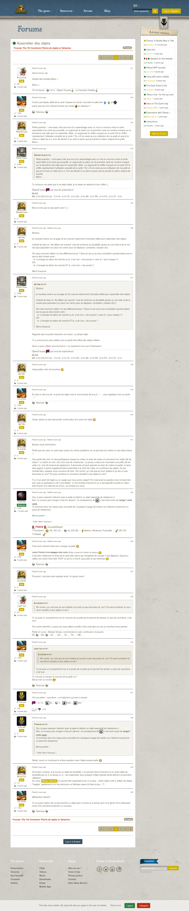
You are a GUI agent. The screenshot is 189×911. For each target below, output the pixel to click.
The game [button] (44, 11)
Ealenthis (21, 78)
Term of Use (74, 871)
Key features (17, 875)
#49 (132, 389)
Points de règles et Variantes (56, 47)
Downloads (45, 879)
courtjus (22, 606)
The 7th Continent (32, 47)
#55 (132, 596)
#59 (132, 767)
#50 (132, 414)
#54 (132, 571)
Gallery (14, 882)
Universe (15, 871)
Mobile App (45, 886)
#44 (132, 148)
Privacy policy (75, 875)
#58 (132, 717)
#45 (132, 203)
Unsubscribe (146, 871)
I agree (129, 905)
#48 (132, 364)
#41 (132, 68)
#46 (132, 228)
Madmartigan (21, 132)
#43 (132, 122)
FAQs (42, 868)
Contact (72, 879)
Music (42, 875)
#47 (132, 277)
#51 (132, 439)
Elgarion (22, 449)
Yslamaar (21, 107)
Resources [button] (66, 11)
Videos (42, 871)
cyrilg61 (21, 727)
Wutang (21, 237)
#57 (132, 692)
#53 (132, 541)
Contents (15, 879)
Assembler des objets (33, 43)
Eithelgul (21, 702)
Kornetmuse (21, 158)
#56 (132, 642)
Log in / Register (171, 11)
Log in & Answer (72, 841)
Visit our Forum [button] (159, 133)
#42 (132, 97)
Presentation (17, 868)
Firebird (22, 502)
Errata (42, 882)
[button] (136, 6)
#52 (132, 492)
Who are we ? (75, 868)
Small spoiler (49, 781)
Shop (107, 11)
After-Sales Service (77, 882)
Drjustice (21, 777)
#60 (132, 792)
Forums (88, 11)
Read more (116, 905)
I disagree (143, 905)
